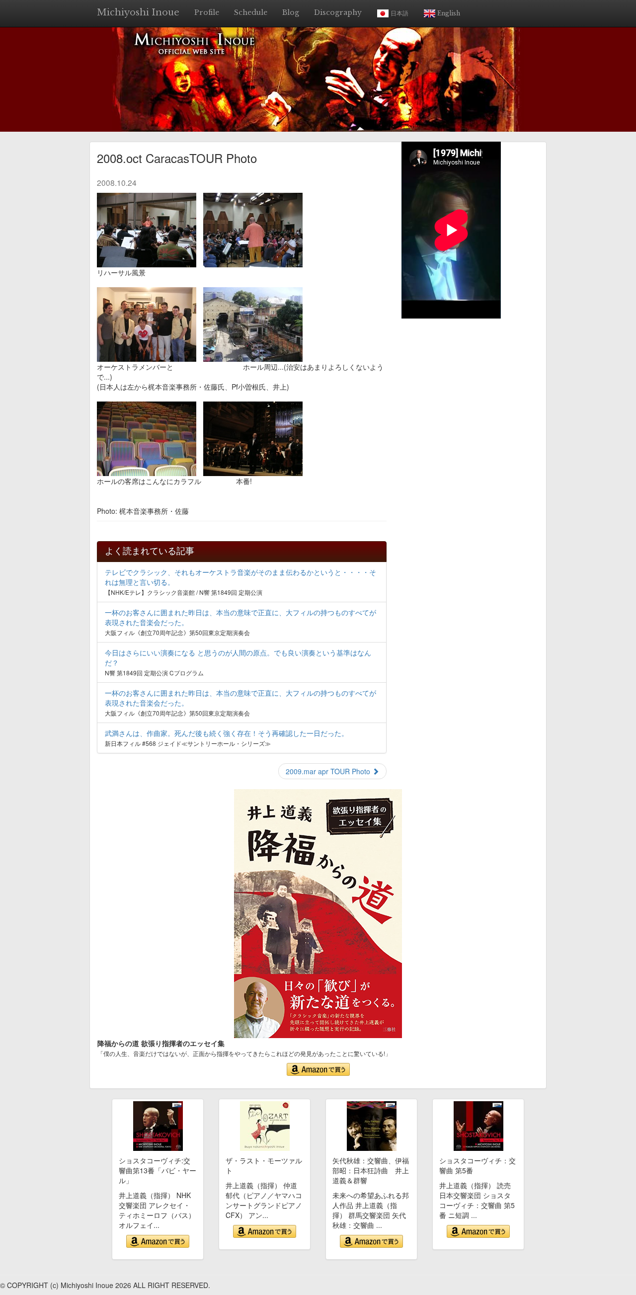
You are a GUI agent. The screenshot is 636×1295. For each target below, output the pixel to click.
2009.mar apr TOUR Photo (329, 771)
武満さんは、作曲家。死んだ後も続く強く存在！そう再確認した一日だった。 (226, 733)
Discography (338, 12)
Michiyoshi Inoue (138, 12)
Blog (290, 12)
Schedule (250, 12)
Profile (206, 12)
